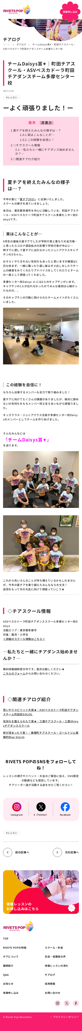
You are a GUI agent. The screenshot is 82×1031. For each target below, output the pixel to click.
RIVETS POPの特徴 (14, 947)
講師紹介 (8, 965)
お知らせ (8, 983)
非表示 (46, 122)
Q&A (6, 974)
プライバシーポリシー (66, 1017)
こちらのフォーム (14, 673)
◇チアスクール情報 (25, 145)
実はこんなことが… (37, 135)
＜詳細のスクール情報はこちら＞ (24, 639)
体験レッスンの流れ (56, 965)
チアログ (21, 44)
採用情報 (50, 983)
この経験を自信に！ (37, 140)
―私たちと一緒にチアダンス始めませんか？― (44, 151)
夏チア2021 (27, 199)
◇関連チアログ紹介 (25, 159)
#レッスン (11, 97)
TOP (6, 938)
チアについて (11, 956)
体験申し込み (11, 992)
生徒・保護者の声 (55, 956)
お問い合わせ (52, 992)
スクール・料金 (54, 947)
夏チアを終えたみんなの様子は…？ (36, 130)
